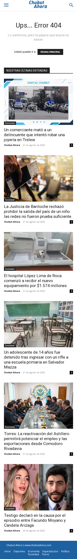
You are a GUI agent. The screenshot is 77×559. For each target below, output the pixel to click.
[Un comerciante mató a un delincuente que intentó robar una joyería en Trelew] (38, 102)
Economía (10, 123)
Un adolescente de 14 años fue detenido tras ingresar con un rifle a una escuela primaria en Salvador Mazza (36, 359)
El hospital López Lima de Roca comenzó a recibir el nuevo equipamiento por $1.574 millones (35, 280)
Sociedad (9, 199)
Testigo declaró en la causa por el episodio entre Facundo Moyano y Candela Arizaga (35, 520)
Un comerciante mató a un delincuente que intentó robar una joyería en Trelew (34, 134)
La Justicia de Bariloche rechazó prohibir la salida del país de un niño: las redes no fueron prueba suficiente (37, 211)
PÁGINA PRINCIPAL (50, 52)
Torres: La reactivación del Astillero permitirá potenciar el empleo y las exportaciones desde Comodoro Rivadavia (36, 441)
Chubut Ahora (12, 145)
